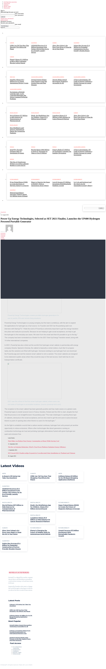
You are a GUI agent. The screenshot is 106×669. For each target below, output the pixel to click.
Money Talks (7, 6)
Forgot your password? (7, 18)
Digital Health (7, 502)
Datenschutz (4, 20)
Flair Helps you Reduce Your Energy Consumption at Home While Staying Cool (33, 441)
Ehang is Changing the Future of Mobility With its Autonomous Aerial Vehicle (40, 532)
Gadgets (6, 5)
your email (18, 24)
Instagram (3, 234)
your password (19, 15)
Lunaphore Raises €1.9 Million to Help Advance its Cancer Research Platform (40, 519)
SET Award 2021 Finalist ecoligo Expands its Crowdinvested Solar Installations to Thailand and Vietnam (41, 453)
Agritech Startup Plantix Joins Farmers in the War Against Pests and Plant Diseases (20, 639)
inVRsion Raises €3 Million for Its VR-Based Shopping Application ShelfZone (68, 478)
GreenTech (7, 3)
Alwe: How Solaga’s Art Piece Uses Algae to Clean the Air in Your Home (11, 532)
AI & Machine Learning (10, 2)
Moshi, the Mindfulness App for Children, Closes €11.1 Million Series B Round (40, 507)
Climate (33, 473)
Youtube (3, 239)
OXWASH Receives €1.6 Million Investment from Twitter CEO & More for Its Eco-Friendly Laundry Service (12, 492)
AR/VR (4, 473)
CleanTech (3, 212)
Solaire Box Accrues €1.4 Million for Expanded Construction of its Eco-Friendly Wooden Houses (11, 546)
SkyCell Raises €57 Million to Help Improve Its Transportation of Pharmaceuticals (12, 507)
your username (19, 13)
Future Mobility (63, 502)
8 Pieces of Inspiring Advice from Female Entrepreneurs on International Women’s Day (20, 632)
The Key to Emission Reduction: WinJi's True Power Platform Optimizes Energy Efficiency (37, 447)
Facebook (3, 233)
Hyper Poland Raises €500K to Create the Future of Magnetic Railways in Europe (69, 507)
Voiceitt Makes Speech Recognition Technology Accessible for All (21, 625)
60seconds (7, 8)
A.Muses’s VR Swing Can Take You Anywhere (11, 477)
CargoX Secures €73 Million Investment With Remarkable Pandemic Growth (68, 533)
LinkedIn (3, 236)
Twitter (2, 237)
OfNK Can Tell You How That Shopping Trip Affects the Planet (40, 478)
